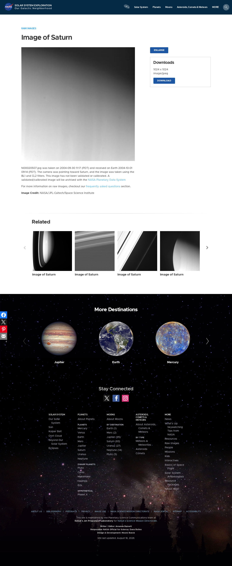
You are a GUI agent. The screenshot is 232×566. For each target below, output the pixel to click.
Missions (170, 452)
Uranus (82, 454)
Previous (24, 248)
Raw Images (28, 28)
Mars (80, 441)
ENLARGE (159, 50)
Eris (80, 485)
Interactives (171, 460)
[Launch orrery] (127, 8)
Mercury (173, 362)
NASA (9, 6)
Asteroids (141, 449)
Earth (116, 362)
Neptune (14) (114, 450)
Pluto (81, 468)
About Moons (115, 419)
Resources (171, 439)
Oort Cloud (55, 436)
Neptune (83, 458)
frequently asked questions (103, 186)
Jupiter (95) (114, 437)
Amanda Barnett (124, 526)
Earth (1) (112, 428)
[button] (215, 7)
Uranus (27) (114, 446)
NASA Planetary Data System (107, 180)
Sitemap (177, 512)
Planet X (83, 494)
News (168, 419)
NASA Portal (161, 512)
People (169, 447)
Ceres (81, 472)
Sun (51, 427)
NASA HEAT (172, 489)
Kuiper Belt (55, 431)
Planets (82, 415)
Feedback (71, 512)
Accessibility (193, 512)
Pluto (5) (112, 454)
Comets (140, 453)
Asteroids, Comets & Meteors (142, 417)
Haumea (82, 481)
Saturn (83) (113, 441)
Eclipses (53, 448)
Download (164, 81)
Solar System (57, 415)
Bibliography (53, 512)
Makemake (84, 476)
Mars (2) (111, 432)
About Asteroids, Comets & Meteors (146, 428)
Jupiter (59, 362)
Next (207, 248)
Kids (167, 456)
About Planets (86, 419)
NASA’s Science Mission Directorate (137, 521)
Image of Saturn (44, 274)
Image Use (100, 512)
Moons (111, 415)
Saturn (81, 450)
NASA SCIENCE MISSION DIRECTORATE (129, 512)
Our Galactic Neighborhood (33, 9)
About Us (36, 512)
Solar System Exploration (33, 4)
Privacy (85, 512)
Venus (81, 432)
